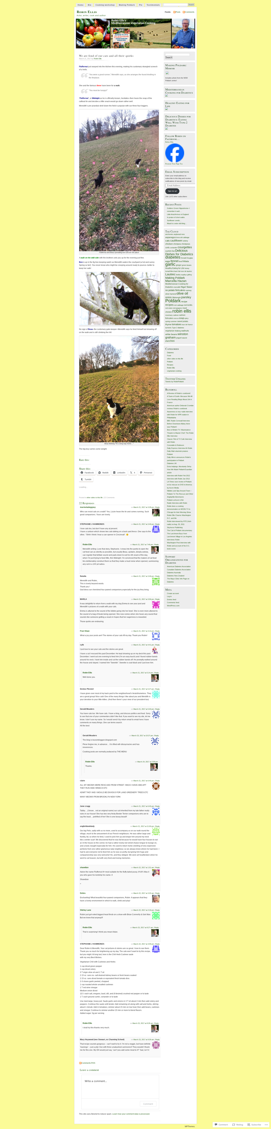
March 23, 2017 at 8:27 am (143, 927)
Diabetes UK (172, 463)
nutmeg (188, 290)
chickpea (177, 244)
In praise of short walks (176, 217)
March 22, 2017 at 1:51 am (143, 867)
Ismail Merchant (171, 271)
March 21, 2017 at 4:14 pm (143, 631)
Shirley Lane (85, 910)
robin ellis (181, 311)
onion (168, 297)
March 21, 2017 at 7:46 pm (143, 544)
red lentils (188, 305)
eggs (167, 261)
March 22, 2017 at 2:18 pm (143, 910)
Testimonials (153, 5)
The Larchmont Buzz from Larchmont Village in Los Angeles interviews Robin (179, 537)
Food (169, 355)
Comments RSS (88, 1063)
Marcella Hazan (175, 281)
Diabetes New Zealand (175, 576)
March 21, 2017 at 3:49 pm (143, 524)
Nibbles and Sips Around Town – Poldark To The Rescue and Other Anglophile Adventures (180, 494)
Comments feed (173, 602)
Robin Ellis (87, 11)
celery (185, 241)
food (180, 261)
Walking (178, 331)
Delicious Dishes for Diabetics (179, 252)
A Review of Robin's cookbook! (179, 393)
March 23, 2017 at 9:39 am (143, 1039)
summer (173, 321)
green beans (186, 265)
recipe (184, 301)
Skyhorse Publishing (175, 527)
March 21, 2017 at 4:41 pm (143, 645)
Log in (169, 596)
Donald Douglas (187, 258)
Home (81, 5)
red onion (168, 308)
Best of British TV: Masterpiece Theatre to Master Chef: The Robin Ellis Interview (180, 433)
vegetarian (169, 331)
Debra (82, 893)
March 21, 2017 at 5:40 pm (143, 709)
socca (176, 318)
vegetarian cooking (174, 371)
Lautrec (170, 274)
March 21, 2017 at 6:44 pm (143, 781)
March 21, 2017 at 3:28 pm (143, 507)
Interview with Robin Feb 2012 (178, 476)
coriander (173, 248)
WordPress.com (173, 606)
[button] (119, 180)
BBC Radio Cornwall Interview (178, 421)
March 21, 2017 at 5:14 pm (143, 673)
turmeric (168, 328)
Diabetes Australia (174, 573)
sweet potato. (183, 321)
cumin (168, 251)
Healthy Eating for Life (174, 268)
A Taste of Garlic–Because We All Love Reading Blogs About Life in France (179, 399)
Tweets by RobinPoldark (174, 381)
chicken (169, 244)
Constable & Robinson (175, 445)
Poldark (173, 300)
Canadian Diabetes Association (179, 570)
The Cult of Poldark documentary (179, 530)
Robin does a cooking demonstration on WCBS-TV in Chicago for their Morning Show (179, 509)
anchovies (169, 234)
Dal (173, 251)
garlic (170, 264)
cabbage (186, 237)
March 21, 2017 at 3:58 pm (143, 599)
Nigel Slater (186, 287)
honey (187, 268)
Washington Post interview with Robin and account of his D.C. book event (179, 546)
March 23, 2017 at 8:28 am (143, 1023)
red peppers (177, 308)
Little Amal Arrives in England (178, 214)
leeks (178, 275)
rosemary (169, 315)
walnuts (185, 331)
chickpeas (185, 244)
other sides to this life (95, 497)
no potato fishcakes (175, 290)
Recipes (170, 365)
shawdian (84, 867)
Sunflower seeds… (174, 220)
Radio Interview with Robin (177, 503)
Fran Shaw (84, 631)
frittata (186, 261)
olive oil (182, 293)
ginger (178, 265)
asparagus (170, 237)
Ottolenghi (176, 297)
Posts (178, 12)
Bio (89, 5)
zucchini (170, 341)
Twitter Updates (175, 378)
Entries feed (171, 599)
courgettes (185, 247)
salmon (176, 315)
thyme (168, 324)
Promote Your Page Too (174, 164)
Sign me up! (172, 191)
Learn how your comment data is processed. (131, 1114)
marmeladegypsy (88, 507)
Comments (189, 12)
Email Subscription (177, 171)
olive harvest (170, 294)
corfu (167, 247)
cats (167, 240)
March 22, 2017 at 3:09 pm (143, 944)
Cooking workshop (105, 5)
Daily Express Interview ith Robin (179, 448)
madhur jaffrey (186, 275)
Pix (140, 5)
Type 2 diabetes (178, 328)
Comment (148, 1104)
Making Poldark (127, 5)
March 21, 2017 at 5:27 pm (143, 689)
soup (181, 318)
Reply (157, 507)
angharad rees (179, 234)
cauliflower (176, 240)
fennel (174, 261)
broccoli (179, 237)
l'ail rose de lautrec (185, 271)
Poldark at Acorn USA (175, 500)
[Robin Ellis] (174, 162)
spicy (186, 318)
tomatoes (176, 324)
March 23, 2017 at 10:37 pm (142, 735)
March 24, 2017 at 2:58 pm (147, 762)
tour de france (187, 324)
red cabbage (178, 305)
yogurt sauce (181, 338)
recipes (169, 305)
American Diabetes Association (179, 566)
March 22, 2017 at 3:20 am (143, 893)
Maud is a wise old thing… (177, 223)
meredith (177, 287)
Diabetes (170, 353)
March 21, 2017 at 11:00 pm (143, 826)
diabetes (172, 257)
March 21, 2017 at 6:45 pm (143, 806)
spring (167, 321)
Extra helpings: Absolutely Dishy (179, 466)
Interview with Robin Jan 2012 (178, 479)
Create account (173, 593)
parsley (186, 297)
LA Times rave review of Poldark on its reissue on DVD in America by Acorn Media (179, 485)
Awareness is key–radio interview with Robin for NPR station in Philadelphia (180, 415)
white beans (171, 334)
